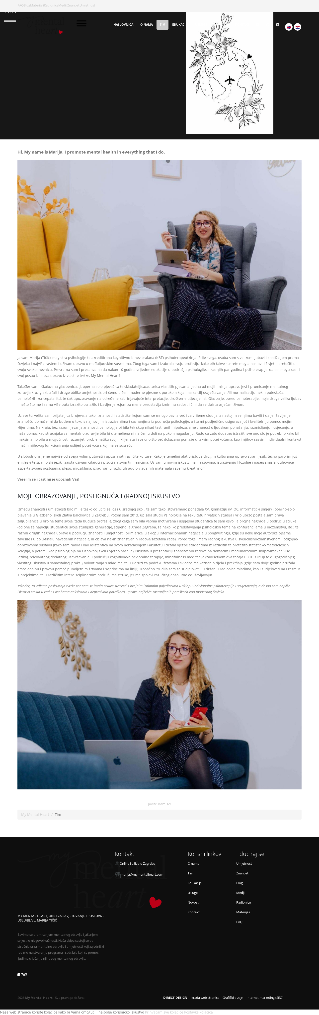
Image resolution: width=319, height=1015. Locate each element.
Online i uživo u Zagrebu (137, 863)
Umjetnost (87, 5)
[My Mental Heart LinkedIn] (277, 25)
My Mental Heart (35, 814)
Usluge (201, 24)
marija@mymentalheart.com (142, 874)
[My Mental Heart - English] (289, 27)
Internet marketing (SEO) (264, 998)
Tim (162, 24)
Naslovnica (123, 24)
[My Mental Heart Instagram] (267, 25)
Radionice (51, 5)
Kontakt (242, 24)
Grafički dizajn (233, 998)
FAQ (20, 5)
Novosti (221, 24)
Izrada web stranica (205, 998)
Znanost (73, 5)
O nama (146, 24)
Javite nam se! (159, 804)
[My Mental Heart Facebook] (257, 25)
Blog (27, 5)
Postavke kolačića (198, 1012)
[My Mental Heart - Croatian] (297, 27)
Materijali (37, 5)
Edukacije (180, 24)
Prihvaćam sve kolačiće (164, 1012)
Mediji (62, 5)
